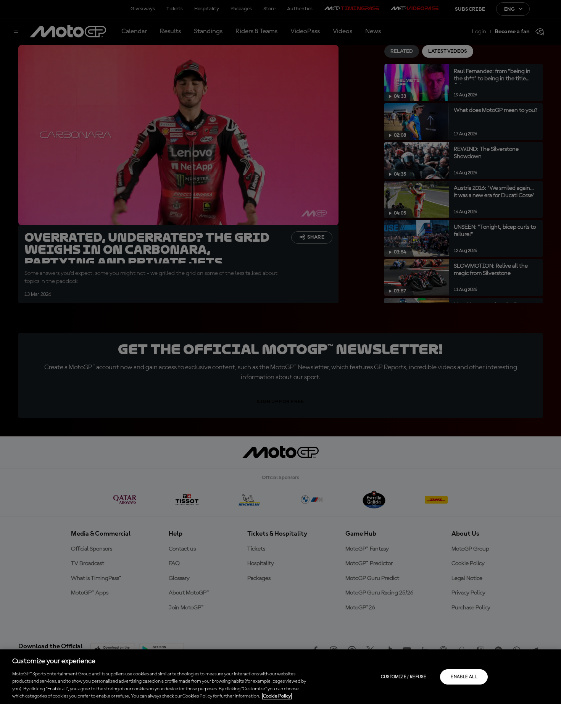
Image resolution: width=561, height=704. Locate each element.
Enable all (464, 677)
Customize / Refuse (403, 677)
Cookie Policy (277, 696)
